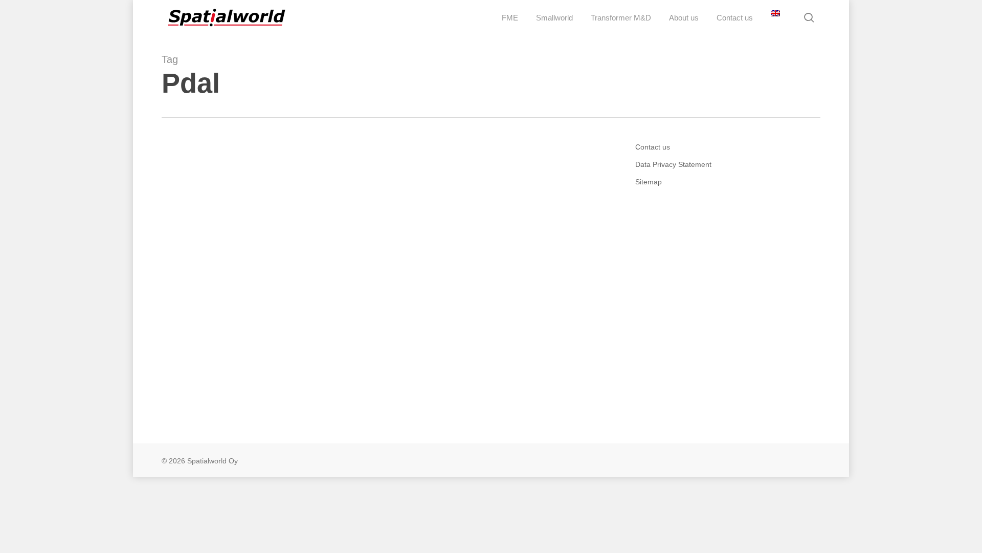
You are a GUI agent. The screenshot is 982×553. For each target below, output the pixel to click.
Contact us (652, 147)
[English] (774, 17)
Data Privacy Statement (673, 164)
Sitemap (648, 182)
